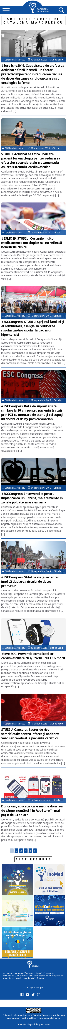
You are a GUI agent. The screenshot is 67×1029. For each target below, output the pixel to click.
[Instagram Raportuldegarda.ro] (39, 995)
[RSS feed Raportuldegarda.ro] (22, 1002)
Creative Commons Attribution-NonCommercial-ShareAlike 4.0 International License (36, 1017)
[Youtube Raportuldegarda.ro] (28, 995)
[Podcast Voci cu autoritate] (49, 911)
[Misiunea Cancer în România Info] (17, 943)
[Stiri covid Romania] (17, 880)
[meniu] (6, 10)
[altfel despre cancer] (17, 911)
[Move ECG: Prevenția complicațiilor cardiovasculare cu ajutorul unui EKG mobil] (33, 634)
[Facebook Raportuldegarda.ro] (22, 995)
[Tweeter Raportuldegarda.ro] (33, 995)
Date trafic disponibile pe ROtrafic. (33, 1024)
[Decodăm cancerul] (49, 880)
